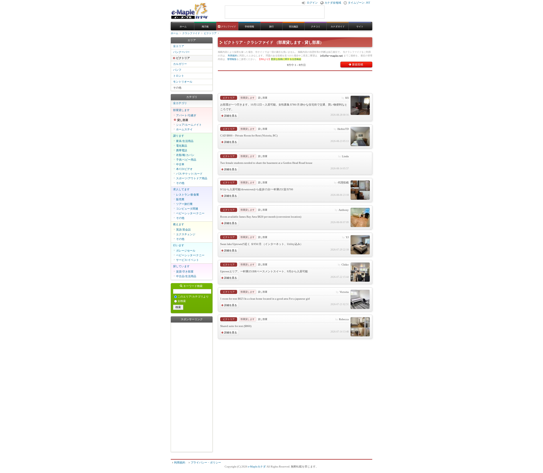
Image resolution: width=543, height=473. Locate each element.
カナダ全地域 (333, 2)
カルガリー (180, 64)
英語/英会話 (183, 229)
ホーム (183, 26)
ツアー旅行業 (184, 204)
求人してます (181, 189)
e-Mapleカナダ (257, 466)
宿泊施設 (293, 26)
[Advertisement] (295, 80)
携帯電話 (181, 150)
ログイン (312, 2)
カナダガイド (338, 26)
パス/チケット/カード (189, 173)
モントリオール (182, 81)
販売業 (180, 199)
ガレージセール (185, 250)
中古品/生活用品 (186, 276)
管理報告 (232, 59)
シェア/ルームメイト (189, 124)
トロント (178, 75)
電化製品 (181, 145)
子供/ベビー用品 (186, 159)
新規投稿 (357, 64)
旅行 (271, 26)
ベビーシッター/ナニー (190, 213)
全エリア (178, 46)
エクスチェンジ (185, 234)
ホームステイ (184, 129)
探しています (181, 266)
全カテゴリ (180, 103)
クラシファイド (228, 26)
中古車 (180, 164)
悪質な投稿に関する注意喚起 (286, 59)
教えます (178, 224)
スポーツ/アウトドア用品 (191, 178)
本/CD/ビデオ (184, 169)
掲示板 (205, 26)
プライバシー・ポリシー (206, 462)
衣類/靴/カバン (185, 155)
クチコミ (315, 26)
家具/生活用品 (184, 141)
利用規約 (232, 55)
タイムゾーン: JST (359, 2)
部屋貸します (181, 110)
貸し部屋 (182, 120)
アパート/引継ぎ (186, 115)
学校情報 (249, 26)
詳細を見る (230, 115)
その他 (177, 87)
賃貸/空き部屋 (184, 271)
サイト (359, 26)
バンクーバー (181, 52)
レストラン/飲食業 (187, 194)
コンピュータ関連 (187, 208)
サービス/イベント (187, 260)
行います (178, 245)
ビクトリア (210, 33)
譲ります (178, 135)
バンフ (177, 69)
